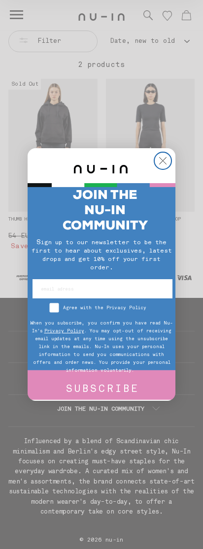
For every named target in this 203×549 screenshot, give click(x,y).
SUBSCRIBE (102, 389)
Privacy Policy (64, 331)
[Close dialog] (162, 160)
